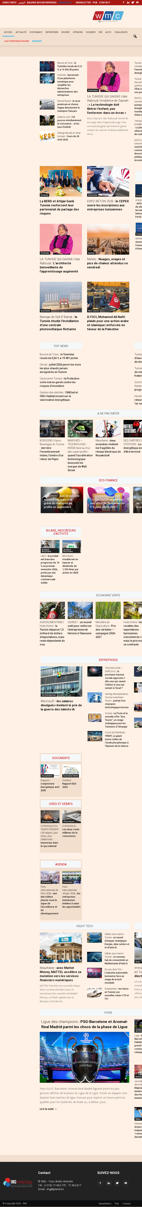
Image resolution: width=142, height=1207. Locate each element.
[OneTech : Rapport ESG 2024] (71, 770)
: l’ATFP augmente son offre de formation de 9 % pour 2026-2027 (107, 503)
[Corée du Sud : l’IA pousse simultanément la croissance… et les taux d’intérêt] (47, 120)
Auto (138, 961)
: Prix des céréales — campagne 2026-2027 (106, 630)
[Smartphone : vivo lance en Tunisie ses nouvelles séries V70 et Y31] (94, 992)
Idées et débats (61, 804)
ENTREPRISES (51, 32)
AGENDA (61, 864)
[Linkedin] (128, 2)
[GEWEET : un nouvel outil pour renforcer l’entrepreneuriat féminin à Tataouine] (80, 610)
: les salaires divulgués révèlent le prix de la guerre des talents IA (61, 705)
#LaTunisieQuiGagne (16, 41)
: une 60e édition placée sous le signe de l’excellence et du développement (49, 900)
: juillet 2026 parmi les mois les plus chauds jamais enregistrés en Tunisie (60, 368)
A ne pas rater (108, 413)
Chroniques (47, 821)
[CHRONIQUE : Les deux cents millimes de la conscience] (71, 816)
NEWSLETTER (83, 2)
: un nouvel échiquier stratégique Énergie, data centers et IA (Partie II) (117, 941)
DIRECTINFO (9, 2)
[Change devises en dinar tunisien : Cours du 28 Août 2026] (47, 136)
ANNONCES (64, 2)
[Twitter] (133, 2)
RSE (100, 32)
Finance (44, 195)
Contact (126, 1203)
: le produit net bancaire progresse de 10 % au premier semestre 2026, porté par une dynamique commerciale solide (50, 569)
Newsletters (105, 1203)
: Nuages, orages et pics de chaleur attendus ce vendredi (107, 263)
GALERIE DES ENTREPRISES (41, 2)
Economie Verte (108, 595)
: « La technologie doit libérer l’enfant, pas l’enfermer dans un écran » (108, 105)
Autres (91, 253)
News (138, 1119)
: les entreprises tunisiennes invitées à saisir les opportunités (71, 896)
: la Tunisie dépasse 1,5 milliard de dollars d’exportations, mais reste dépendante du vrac (52, 633)
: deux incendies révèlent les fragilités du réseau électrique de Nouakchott (108, 448)
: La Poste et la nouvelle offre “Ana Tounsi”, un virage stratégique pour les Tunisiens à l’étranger (116, 720)
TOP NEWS (61, 346)
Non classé (93, 310)
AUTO (108, 32)
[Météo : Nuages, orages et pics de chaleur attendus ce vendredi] (108, 239)
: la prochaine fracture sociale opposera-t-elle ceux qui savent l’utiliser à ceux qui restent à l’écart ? (115, 678)
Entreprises (108, 660)
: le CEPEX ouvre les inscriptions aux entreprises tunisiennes (108, 205)
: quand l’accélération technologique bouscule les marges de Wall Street (80, 455)
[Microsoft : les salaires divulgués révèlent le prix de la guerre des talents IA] (61, 681)
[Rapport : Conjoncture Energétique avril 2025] (50, 770)
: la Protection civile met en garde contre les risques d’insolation (59, 382)
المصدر (21, 2)
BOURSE (66, 32)
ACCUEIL (8, 32)
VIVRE (108, 1012)
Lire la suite (47, 1109)
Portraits (45, 253)
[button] (135, 36)
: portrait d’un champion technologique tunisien (117, 701)
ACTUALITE (21, 32)
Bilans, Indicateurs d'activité (61, 532)
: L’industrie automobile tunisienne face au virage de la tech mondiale (116, 976)
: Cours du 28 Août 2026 (69, 136)
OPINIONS (78, 32)
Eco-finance (108, 480)
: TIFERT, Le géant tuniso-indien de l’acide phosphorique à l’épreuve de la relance (117, 739)
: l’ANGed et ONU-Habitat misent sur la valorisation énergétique (59, 396)
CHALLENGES (121, 32)
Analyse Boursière (46, 550)
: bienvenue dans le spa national (50, 836)
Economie (92, 195)
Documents (61, 758)
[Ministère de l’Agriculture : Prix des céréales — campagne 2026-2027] (108, 610)
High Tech (45, 961)
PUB (95, 2)
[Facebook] (123, 2)
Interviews (93, 90)
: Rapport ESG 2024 (69, 783)
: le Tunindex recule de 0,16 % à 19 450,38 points (69, 66)
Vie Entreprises (49, 695)
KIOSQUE (37, 41)
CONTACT (104, 2)
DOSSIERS (90, 32)
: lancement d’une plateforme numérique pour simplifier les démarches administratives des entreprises (68, 85)
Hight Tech (84, 926)
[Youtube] (137, 2)
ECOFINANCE (36, 32)
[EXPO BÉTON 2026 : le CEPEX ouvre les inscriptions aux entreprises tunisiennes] (108, 181)
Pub (117, 1203)
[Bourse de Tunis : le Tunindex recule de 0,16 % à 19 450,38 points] (47, 66)
